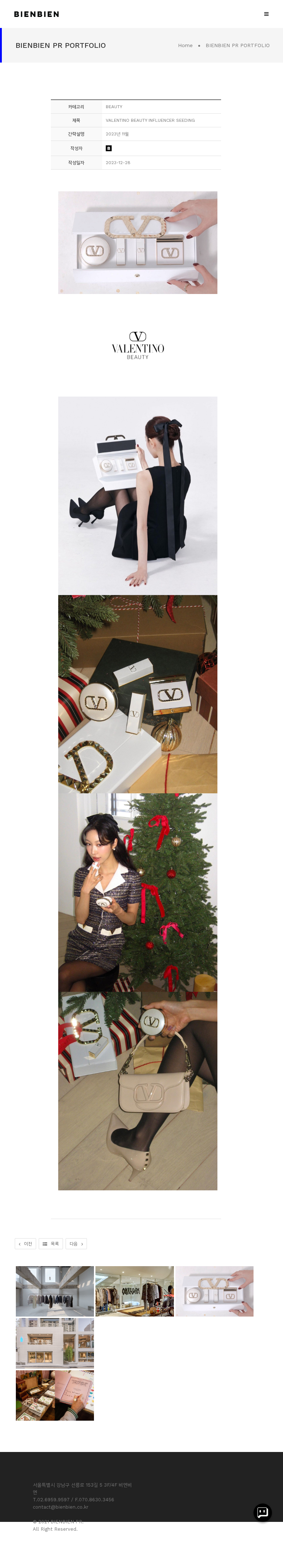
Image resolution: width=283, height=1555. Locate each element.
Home (185, 45)
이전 (28, 1243)
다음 (74, 1243)
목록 (55, 1243)
